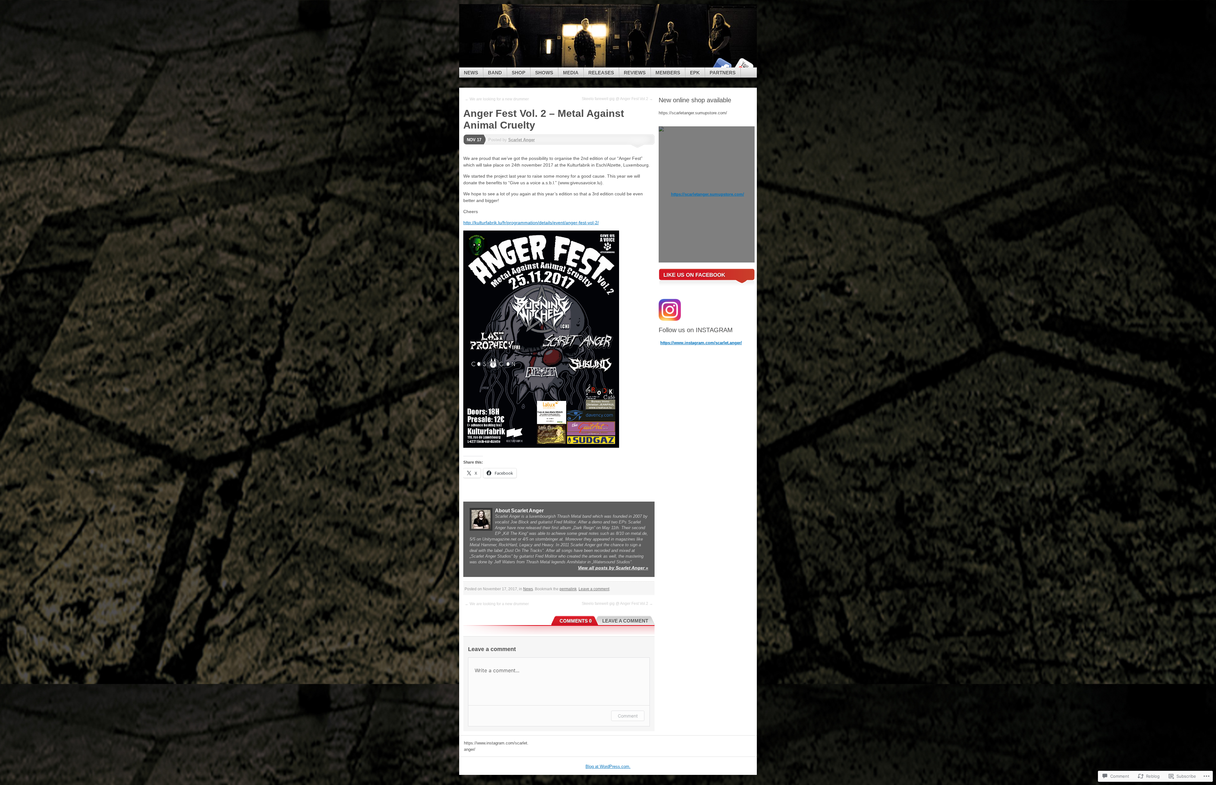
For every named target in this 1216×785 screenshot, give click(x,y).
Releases (601, 72)
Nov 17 (474, 139)
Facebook (721, 65)
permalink (568, 589)
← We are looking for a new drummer (497, 99)
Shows (544, 72)
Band (495, 72)
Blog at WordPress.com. (608, 766)
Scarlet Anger (521, 139)
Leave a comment (594, 589)
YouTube (743, 65)
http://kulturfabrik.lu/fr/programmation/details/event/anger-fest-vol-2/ (531, 222)
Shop (518, 72)
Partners (723, 72)
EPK (695, 72)
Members (668, 72)
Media (571, 72)
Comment (628, 716)
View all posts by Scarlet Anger (613, 567)
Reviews (635, 72)
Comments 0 (576, 621)
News (471, 72)
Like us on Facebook (694, 275)
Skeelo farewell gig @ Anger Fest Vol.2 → (617, 99)
